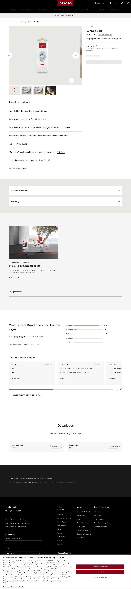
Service (101, 10)
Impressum (6, 587)
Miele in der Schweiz (64, 518)
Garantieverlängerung (84, 534)
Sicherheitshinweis (17, 169)
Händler (60, 540)
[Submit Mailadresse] (41, 539)
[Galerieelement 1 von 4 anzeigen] (14, 90)
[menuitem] (14, 9)
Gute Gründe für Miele (84, 512)
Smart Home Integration (102, 523)
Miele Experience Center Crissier (15, 526)
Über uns (60, 514)
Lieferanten (61, 537)
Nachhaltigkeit (62, 522)
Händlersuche (11, 507)
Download (56, 446)
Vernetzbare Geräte (100, 526)
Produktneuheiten (83, 530)
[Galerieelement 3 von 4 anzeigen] (38, 90)
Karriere (60, 529)
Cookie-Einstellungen (100, 577)
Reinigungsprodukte (62, 10)
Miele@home (98, 512)
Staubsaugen (43, 10)
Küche (13, 10)
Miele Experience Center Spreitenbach (17, 523)
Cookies (21, 587)
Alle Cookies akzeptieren (100, 566)
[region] (45, 55)
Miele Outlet (81, 526)
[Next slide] (75, 55)
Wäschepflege (26, 10)
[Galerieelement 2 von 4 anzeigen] (26, 90)
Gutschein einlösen (83, 523)
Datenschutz (15, 587)
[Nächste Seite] (120, 389)
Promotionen (81, 515)
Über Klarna (80, 538)
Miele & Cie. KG (43, 160)
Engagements (61, 525)
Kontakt (59, 544)
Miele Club (80, 519)
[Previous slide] (9, 55)
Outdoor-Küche (82, 10)
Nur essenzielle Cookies (100, 572)
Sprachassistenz (99, 519)
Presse (59, 533)
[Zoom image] (71, 80)
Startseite (12, 22)
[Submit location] (41, 511)
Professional (115, 10)
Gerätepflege (22, 22)
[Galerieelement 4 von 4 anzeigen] (50, 90)
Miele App (97, 515)
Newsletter (10, 535)
